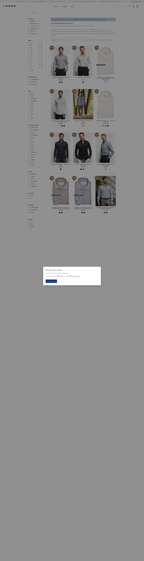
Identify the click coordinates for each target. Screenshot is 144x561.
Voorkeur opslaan (51, 281)
